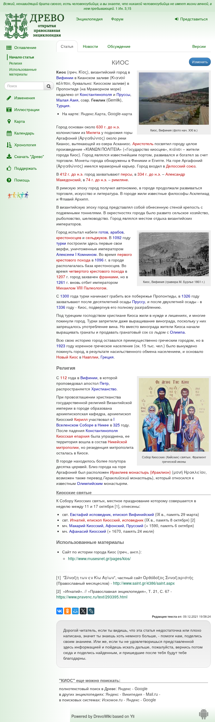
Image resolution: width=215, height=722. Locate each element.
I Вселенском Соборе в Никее (85, 422)
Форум (117, 19)
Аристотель (142, 143)
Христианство (103, 388)
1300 (64, 296)
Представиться (194, 19)
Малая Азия (67, 100)
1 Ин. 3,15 (123, 8)
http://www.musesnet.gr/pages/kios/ (99, 558)
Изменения (24, 97)
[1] (117, 506)
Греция (107, 357)
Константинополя (96, 94)
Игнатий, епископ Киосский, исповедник (106, 520)
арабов (116, 232)
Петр (104, 383)
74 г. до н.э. (96, 179)
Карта (19, 121)
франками (108, 276)
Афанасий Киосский (87, 531)
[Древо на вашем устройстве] (203, 716)
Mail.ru (152, 694)
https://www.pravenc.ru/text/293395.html (91, 597)
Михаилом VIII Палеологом (81, 288)
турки (61, 243)
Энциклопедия (89, 19)
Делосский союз (180, 166)
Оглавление (25, 47)
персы (126, 174)
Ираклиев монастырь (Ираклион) (140, 472)
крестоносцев (68, 237)
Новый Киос (67, 357)
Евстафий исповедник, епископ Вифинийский (112, 514)
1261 (60, 282)
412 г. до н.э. (71, 174)
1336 (60, 307)
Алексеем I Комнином (76, 254)
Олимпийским (90, 483)
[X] (83, 611)
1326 (185, 296)
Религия (15, 63)
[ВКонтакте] (59, 611)
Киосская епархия (73, 436)
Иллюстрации (26, 109)
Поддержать (25, 168)
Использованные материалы (23, 71)
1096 (99, 260)
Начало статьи (21, 57)
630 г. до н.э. (108, 126)
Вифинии (64, 77)
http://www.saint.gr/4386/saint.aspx (144, 583)
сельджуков (96, 237)
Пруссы (123, 94)
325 (116, 425)
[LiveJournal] (91, 611)
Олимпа (177, 332)
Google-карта (120, 113)
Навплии (90, 357)
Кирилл (81, 419)
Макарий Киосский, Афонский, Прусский (106, 525)
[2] (193, 520)
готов (103, 232)
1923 (60, 345)
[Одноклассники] (67, 611)
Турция (62, 105)
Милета (93, 132)
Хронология (25, 144)
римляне (120, 179)
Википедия (132, 694)
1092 (117, 237)
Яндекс (124, 688)
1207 (60, 276)
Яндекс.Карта (93, 113)
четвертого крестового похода (96, 271)
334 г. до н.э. (149, 174)
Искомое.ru (112, 699)
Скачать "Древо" (29, 156)
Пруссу (138, 301)
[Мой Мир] (75, 611)
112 (63, 377)
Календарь (24, 133)
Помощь (22, 180)
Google (141, 688)
